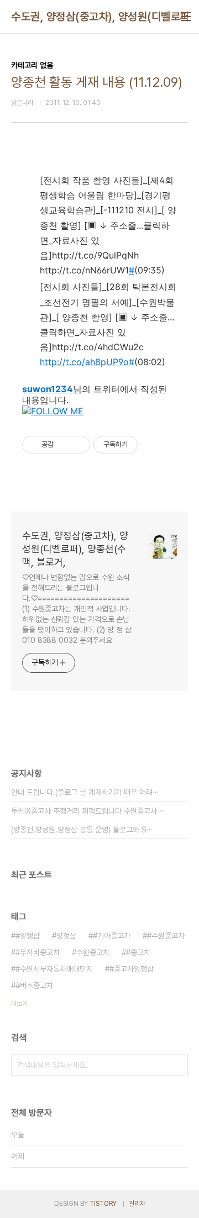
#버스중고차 (34, 985)
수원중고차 (92, 952)
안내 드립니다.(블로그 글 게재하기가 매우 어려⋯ (85, 792)
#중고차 (138, 952)
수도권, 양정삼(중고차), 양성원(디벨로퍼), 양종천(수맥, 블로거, (75, 549)
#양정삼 (27, 935)
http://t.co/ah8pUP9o (84, 361)
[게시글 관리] (78, 444)
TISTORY (103, 1204)
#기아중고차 (111, 935)
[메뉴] (185, 16)
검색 (176, 1064)
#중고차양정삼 (131, 968)
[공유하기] (64, 444)
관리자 (137, 1204)
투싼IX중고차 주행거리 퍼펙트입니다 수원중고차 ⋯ (88, 810)
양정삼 (66, 935)
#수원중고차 (166, 935)
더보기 (19, 1004)
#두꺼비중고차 (37, 952)
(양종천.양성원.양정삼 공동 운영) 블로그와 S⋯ (82, 829)
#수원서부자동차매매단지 (54, 968)
